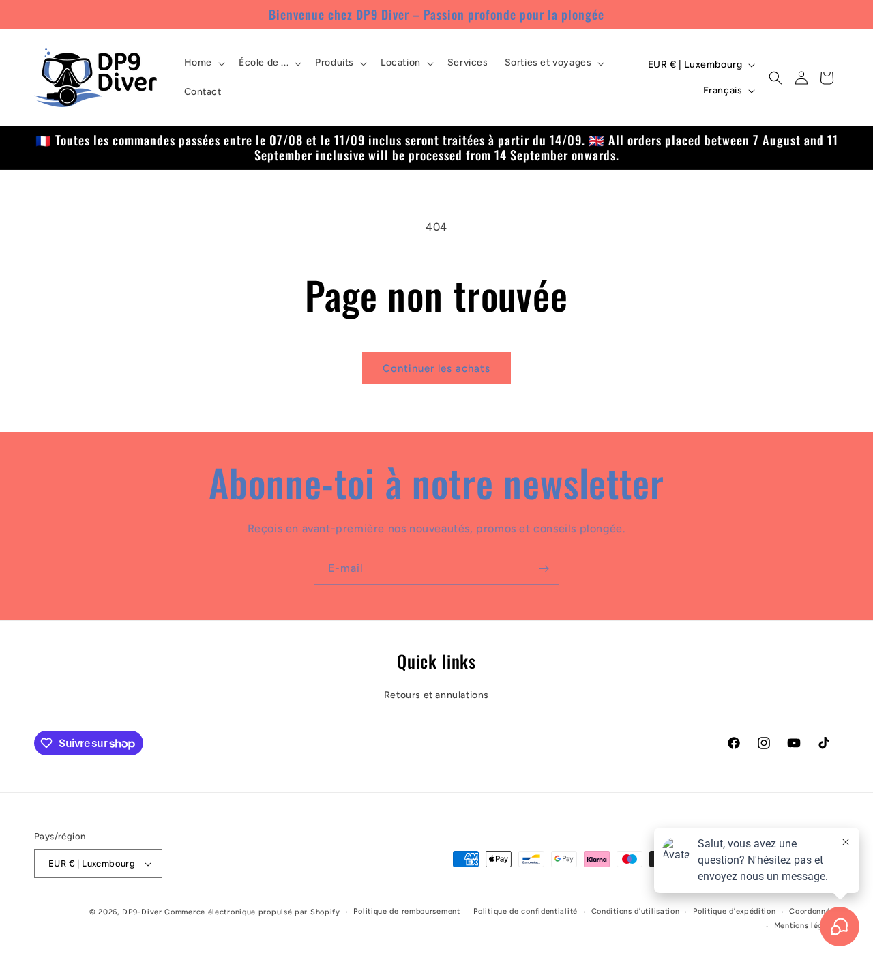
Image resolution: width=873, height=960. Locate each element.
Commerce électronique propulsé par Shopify (252, 911)
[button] (203, 62)
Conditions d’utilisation (635, 911)
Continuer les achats (436, 368)
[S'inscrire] (544, 569)
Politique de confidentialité (525, 911)
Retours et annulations (436, 695)
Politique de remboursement (406, 911)
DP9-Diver (142, 911)
